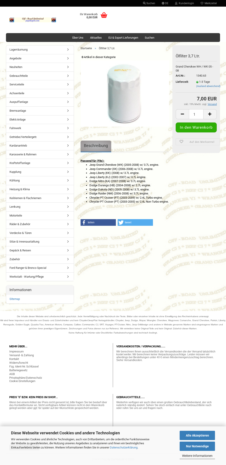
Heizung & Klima (19, 189)
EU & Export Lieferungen (123, 37)
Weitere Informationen (197, 455)
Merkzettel (210, 3)
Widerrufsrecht (18, 362)
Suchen (150, 3)
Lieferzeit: (182, 81)
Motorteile (15, 215)
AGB (12, 374)
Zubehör (14, 259)
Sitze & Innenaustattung (24, 241)
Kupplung (15, 171)
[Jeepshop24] (32, 20)
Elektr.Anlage (17, 119)
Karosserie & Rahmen (22, 154)
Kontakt (14, 359)
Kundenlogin (185, 3)
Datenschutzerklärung (123, 447)
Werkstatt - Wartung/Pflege (26, 276)
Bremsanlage (17, 110)
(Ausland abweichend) (208, 86)
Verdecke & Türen (20, 233)
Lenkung (14, 206)
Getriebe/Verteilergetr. (23, 137)
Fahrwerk (15, 128)
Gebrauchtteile (18, 75)
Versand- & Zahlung (21, 355)
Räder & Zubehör (19, 224)
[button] (98, 222)
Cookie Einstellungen (22, 381)
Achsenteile (16, 93)
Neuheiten (15, 67)
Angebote (15, 58)
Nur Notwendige (197, 446)
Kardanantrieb (18, 145)
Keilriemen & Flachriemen (25, 198)
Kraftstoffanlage (19, 163)
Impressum (16, 351)
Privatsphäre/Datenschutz (25, 377)
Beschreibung (96, 145)
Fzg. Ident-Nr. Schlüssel (24, 366)
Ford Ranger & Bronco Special (27, 267)
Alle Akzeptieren (197, 435)
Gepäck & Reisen (20, 250)
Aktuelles (96, 37)
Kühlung (14, 180)
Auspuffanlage (18, 102)
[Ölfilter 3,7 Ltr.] (125, 93)
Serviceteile (16, 84)
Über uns (77, 37)
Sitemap (14, 299)
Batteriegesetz (18, 370)
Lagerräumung (18, 49)
